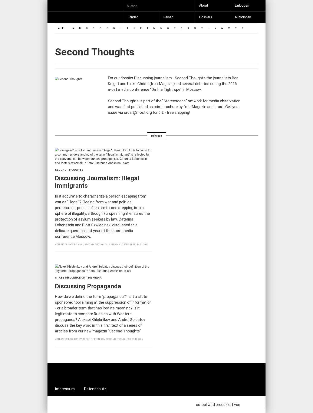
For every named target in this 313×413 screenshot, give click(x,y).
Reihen (168, 17)
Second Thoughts (96, 244)
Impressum (65, 389)
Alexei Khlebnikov (94, 339)
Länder (133, 17)
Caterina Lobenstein (122, 244)
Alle (60, 28)
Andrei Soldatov (71, 339)
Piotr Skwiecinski (71, 244)
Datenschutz (95, 389)
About (203, 5)
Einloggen (242, 5)
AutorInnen (243, 17)
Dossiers (205, 17)
